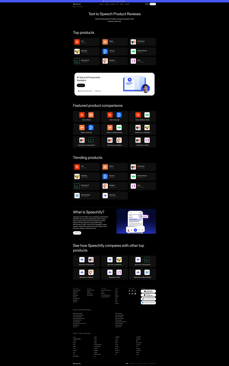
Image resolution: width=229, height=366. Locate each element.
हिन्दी (137, 340)
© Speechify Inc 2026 (152, 363)
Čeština (95, 338)
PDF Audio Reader (76, 321)
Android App (75, 291)
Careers (116, 295)
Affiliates (116, 296)
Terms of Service (139, 363)
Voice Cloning (89, 293)
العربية (74, 337)
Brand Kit (117, 303)
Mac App (74, 293)
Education (103, 293)
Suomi (95, 340)
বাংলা (116, 354)
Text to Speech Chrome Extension (79, 323)
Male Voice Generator (119, 316)
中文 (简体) (117, 337)
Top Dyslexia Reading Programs (79, 318)
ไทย (137, 346)
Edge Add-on (75, 300)
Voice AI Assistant (118, 313)
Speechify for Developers (106, 290)
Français (74, 340)
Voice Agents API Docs (105, 296)
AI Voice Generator (90, 290)
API (117, 4)
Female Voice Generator (77, 316)
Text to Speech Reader (119, 315)
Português (138, 348)
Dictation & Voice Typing (77, 313)
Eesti (74, 352)
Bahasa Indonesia (97, 354)
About (116, 290)
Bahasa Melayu (76, 356)
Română (116, 348)
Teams (102, 291)
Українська (138, 344)
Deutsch (116, 340)
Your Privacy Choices (131, 363)
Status (116, 300)
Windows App (75, 295)
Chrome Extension (76, 298)
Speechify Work (90, 295)
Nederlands (138, 338)
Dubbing (88, 291)
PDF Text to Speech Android (78, 315)
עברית (74, 354)
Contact (116, 291)
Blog (116, 293)
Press (116, 301)
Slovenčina (117, 350)
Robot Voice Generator (119, 318)
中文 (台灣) (138, 337)
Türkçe (74, 348)
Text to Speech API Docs (105, 295)
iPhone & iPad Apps (76, 290)
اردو (95, 356)
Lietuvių (137, 352)
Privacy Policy (145, 363)
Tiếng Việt (96, 348)
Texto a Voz (75, 326)
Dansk (116, 338)
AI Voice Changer (118, 320)
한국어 (116, 342)
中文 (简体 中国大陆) (77, 338)
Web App (74, 296)
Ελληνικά (116, 352)
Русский (116, 344)
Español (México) (97, 346)
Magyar (95, 337)
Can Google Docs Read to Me (120, 321)
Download (113, 4)
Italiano (74, 342)
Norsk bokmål (138, 342)
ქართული (96, 350)
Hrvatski (95, 352)
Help (116, 298)
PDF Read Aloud (76, 325)
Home (74, 6)
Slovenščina (138, 350)
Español (74, 346)
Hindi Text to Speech (119, 323)
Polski (74, 344)
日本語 (95, 342)
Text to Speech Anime (77, 320)
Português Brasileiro (98, 344)
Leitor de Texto (118, 326)
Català (137, 354)
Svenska (116, 346)
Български (75, 350)
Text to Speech (76, 288)
